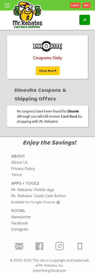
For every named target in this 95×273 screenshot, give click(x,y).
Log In (75, 5)
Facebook (19, 222)
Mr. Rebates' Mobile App (32, 189)
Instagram (19, 229)
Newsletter (21, 216)
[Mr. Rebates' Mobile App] (80, 246)
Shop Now (47, 71)
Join (86, 5)
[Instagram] (59, 246)
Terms (16, 174)
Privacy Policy (23, 168)
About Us (19, 162)
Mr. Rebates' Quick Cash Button (38, 195)
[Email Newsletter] (19, 246)
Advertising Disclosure (49, 270)
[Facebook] (39, 246)
